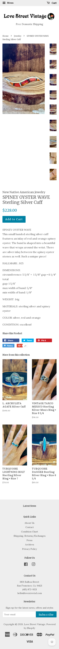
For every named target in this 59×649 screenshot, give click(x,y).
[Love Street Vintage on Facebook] (26, 564)
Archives (29, 544)
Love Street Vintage (34, 624)
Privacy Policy (29, 548)
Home (5, 36)
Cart (54, 2)
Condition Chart (29, 531)
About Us (29, 522)
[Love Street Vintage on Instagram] (33, 564)
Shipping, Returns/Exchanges (30, 535)
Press (29, 540)
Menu (10, 2)
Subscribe (46, 614)
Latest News (29, 506)
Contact (29, 527)
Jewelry (17, 36)
